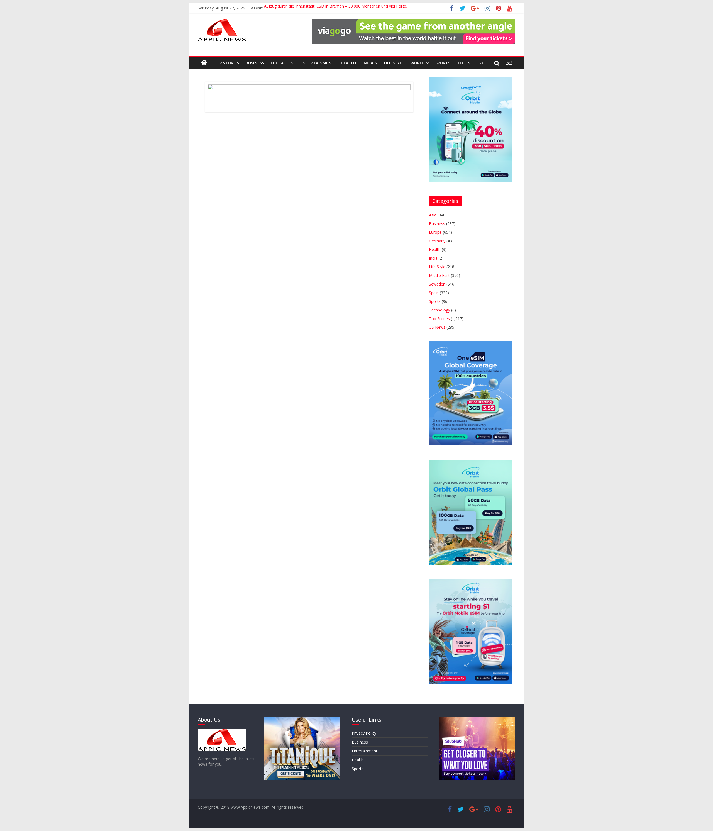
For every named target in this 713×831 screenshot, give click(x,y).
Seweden (437, 284)
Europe (435, 232)
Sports (442, 62)
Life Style (394, 62)
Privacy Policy (364, 733)
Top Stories (226, 62)
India (368, 62)
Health (348, 62)
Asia (432, 215)
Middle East (439, 275)
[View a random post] (509, 63)
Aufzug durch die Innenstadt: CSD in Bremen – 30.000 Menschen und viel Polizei (336, 8)
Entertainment (317, 62)
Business (255, 62)
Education (282, 62)
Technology (470, 62)
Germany (437, 240)
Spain (434, 292)
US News (437, 327)
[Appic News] (204, 63)
